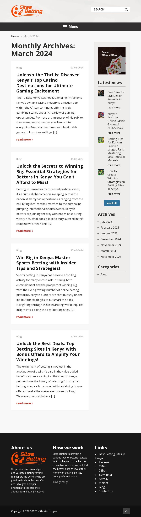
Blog (104, 274)
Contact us (106, 491)
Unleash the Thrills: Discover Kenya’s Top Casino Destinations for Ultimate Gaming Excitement (47, 83)
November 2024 (111, 245)
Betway (103, 479)
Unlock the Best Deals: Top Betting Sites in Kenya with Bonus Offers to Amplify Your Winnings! (48, 351)
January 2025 (109, 233)
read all (112, 203)
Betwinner (105, 475)
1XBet (102, 466)
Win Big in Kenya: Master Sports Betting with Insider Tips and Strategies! (46, 262)
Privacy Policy (60, 482)
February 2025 (110, 227)
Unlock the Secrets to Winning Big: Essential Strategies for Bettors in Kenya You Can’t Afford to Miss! (49, 174)
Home (15, 36)
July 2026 (106, 222)
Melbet (103, 483)
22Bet (102, 471)
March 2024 (108, 251)
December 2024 (111, 239)
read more (23, 139)
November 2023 (111, 257)
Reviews (104, 462)
